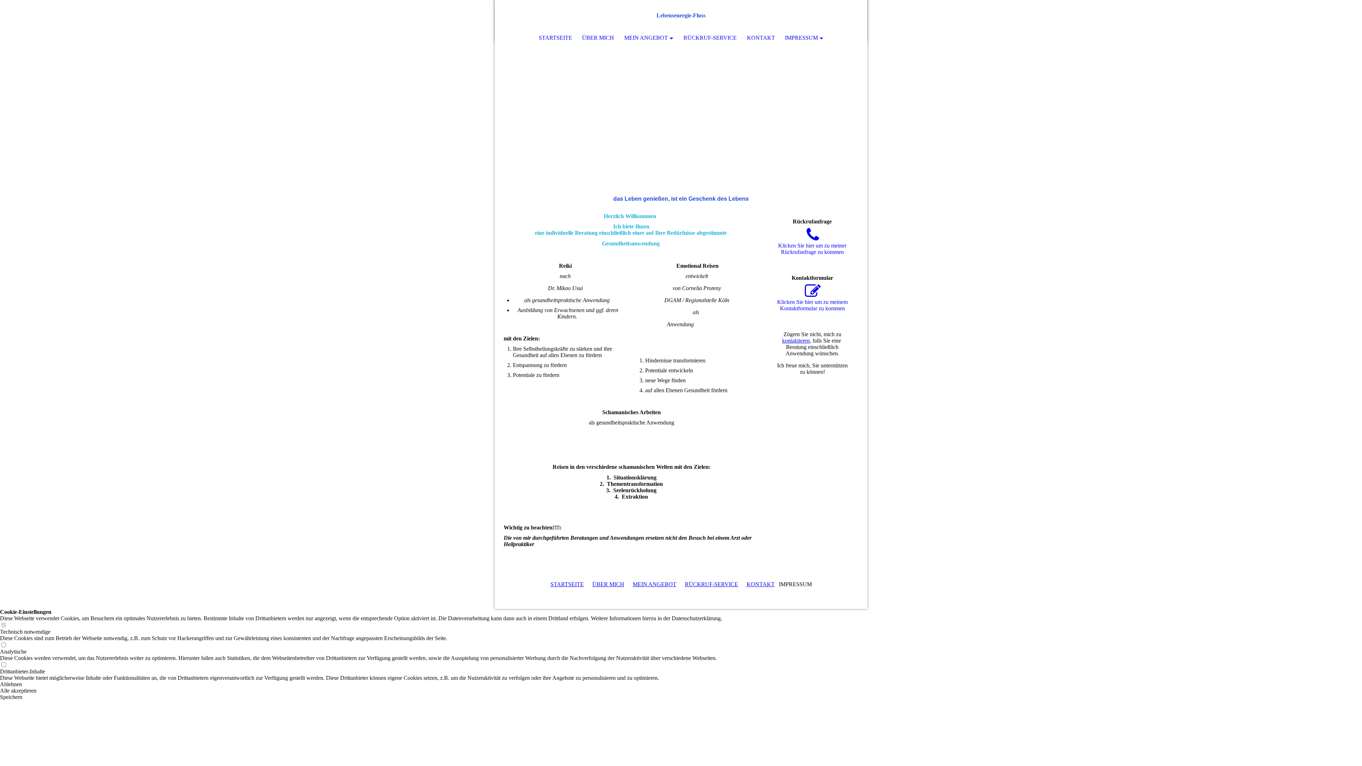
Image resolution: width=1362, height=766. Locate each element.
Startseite (555, 38)
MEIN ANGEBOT (654, 584)
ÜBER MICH (608, 584)
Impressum (801, 38)
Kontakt (761, 38)
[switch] (3, 625)
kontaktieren (796, 341)
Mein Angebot (646, 38)
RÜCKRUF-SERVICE (711, 584)
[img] (840, 16)
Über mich (598, 38)
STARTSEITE (567, 584)
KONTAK (759, 584)
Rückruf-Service (710, 38)
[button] (361, 684)
